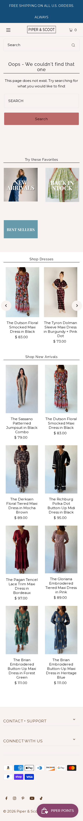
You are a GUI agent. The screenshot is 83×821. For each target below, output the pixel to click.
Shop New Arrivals (41, 357)
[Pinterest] (23, 799)
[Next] (77, 305)
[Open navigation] (12, 29)
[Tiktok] (41, 799)
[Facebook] (6, 799)
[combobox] (41, 45)
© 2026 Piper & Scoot (22, 811)
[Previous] (6, 305)
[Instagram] (14, 799)
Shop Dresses (41, 259)
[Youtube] (32, 799)
